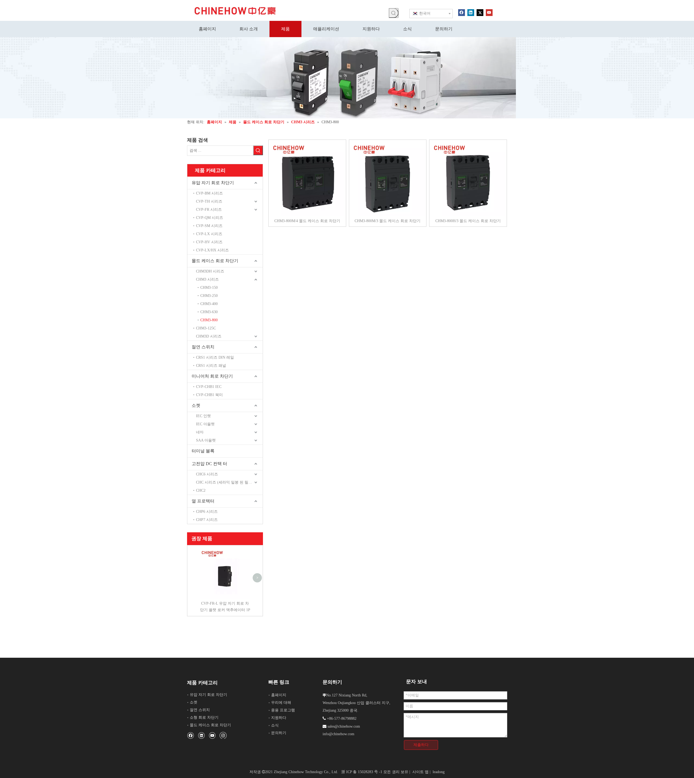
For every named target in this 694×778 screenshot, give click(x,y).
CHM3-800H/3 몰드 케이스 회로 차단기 (468, 221)
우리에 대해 (281, 703)
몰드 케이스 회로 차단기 (215, 260)
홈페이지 (278, 695)
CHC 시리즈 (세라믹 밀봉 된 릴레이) (226, 482)
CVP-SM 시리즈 (209, 226)
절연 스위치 (203, 347)
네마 (200, 432)
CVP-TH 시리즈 (209, 201)
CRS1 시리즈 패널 (211, 366)
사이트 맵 (420, 772)
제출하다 (421, 745)
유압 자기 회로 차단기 (213, 182)
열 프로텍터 (203, 501)
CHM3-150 (209, 288)
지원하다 (278, 718)
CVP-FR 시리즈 (209, 210)
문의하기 (278, 733)
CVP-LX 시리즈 (209, 234)
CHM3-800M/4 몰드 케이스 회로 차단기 (307, 221)
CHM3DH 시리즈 (210, 271)
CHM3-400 (209, 304)
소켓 (196, 405)
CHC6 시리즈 (207, 474)
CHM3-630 (209, 312)
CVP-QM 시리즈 (209, 218)
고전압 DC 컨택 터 (209, 463)
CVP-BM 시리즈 (209, 193)
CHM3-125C (206, 328)
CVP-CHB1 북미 (209, 395)
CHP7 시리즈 (207, 520)
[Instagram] (223, 735)
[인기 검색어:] (394, 13)
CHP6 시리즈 (207, 512)
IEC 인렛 (203, 416)
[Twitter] (480, 12)
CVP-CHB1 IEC (208, 387)
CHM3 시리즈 (207, 279)
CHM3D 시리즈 (208, 336)
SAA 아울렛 (206, 440)
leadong (439, 772)
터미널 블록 (203, 451)
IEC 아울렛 (205, 424)
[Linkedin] (470, 12)
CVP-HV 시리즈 (209, 242)
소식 (275, 725)
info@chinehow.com (338, 734)
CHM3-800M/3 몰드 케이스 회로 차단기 (387, 221)
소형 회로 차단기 (204, 717)
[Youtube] (489, 12)
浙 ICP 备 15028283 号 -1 (361, 772)
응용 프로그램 (283, 710)
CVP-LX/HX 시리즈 (212, 250)
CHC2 (200, 490)
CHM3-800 (209, 320)
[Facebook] (461, 12)
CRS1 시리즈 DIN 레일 (215, 357)
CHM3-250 (209, 296)
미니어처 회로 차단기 (212, 376)
